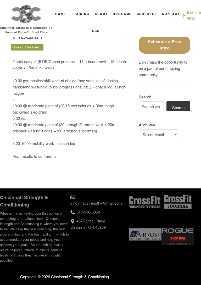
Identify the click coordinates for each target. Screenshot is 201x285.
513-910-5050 (88, 212)
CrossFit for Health (27, 46)
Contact (171, 14)
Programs (121, 14)
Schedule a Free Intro (164, 45)
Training (80, 14)
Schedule (147, 14)
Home (60, 14)
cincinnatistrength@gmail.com (96, 203)
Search (145, 97)
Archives (147, 125)
